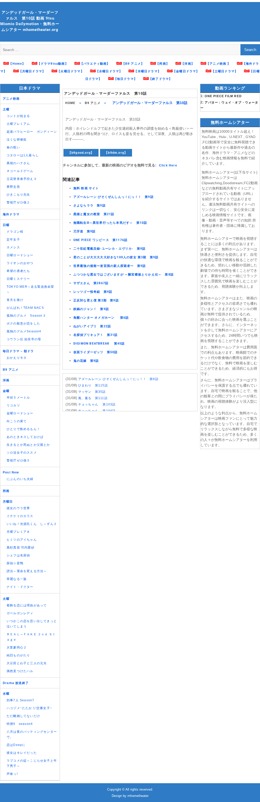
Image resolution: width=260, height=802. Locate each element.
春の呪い (13, 147)
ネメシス (13, 247)
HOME (70, 103)
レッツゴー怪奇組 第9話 (92, 292)
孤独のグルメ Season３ (26, 315)
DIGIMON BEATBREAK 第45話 (99, 343)
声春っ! (12, 774)
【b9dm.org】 (116, 153)
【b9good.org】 (81, 153)
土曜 (6, 109)
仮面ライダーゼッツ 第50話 (95, 352)
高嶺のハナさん (18, 163)
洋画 (6, 380)
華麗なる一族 (17, 579)
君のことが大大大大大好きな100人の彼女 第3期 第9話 (116, 257)
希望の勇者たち (18, 271)
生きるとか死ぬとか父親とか (28, 445)
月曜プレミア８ (18, 532)
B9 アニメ (93, 103)
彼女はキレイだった (22, 753)
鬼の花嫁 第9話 (86, 361)
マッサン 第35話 (92, 392)
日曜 (6, 225)
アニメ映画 (11, 98)
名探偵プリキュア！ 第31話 (95, 335)
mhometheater (138, 796)
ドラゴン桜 (15, 231)
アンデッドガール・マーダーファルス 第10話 (105, 93)
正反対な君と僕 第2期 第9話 (96, 300)
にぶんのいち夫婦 (20, 479)
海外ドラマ (11, 214)
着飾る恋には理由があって (27, 605)
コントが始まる (18, 116)
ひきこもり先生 (18, 194)
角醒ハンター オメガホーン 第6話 (101, 317)
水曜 (6, 693)
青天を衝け (15, 300)
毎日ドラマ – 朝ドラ (18, 351)
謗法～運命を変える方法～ (27, 571)
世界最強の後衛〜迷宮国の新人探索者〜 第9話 (109, 266)
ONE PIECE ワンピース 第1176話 (100, 240)
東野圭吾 (13, 187)
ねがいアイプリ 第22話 (92, 326)
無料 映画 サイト (86, 188)
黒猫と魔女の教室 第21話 (94, 214)
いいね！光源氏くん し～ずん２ (32, 524)
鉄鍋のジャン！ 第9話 (91, 309)
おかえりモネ (17, 358)
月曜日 (8, 501)
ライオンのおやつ (20, 263)
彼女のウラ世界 (18, 508)
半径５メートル (18, 397)
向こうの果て (17, 421)
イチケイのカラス (20, 516)
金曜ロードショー (20, 413)
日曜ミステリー (18, 279)
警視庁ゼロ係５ (18, 460)
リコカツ (13, 405)
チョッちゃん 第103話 (97, 404)
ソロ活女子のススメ (22, 452)
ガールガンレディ (20, 613)
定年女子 (13, 239)
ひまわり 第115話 (93, 385)
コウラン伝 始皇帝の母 (24, 339)
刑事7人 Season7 (20, 700)
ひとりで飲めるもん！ (23, 429)
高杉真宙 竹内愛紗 (21, 547)
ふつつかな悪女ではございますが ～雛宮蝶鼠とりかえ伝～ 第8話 (123, 274)
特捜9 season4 (20, 724)
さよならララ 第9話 (89, 205)
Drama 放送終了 (16, 683)
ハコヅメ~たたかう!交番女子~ (29, 708)
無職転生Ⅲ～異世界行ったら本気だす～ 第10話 (110, 223)
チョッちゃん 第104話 (97, 411)
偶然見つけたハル (20, 671)
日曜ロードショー (20, 255)
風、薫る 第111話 (93, 398)
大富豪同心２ (17, 647)
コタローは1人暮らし (23, 155)
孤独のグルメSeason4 (24, 331)
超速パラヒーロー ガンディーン (32, 131)
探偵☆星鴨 (15, 563)
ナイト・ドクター (20, 587)
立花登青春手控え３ (22, 179)
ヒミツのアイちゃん (22, 539)
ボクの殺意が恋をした (23, 323)
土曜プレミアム (18, 124)
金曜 (6, 391)
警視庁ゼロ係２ (18, 202)
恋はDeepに (16, 745)
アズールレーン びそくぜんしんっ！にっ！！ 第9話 (113, 197)
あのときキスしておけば (25, 437)
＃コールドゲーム (20, 171)
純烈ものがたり (18, 655)
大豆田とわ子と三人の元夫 (27, 663)
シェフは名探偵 (18, 555)
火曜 (6, 599)
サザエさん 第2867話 (90, 283)
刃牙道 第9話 (84, 231)
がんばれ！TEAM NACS (25, 308)
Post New (11, 472)
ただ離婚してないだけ (23, 716)
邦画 (6, 491)
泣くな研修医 (17, 139)
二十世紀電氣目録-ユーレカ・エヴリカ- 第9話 (109, 248)
